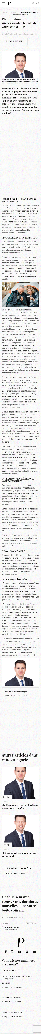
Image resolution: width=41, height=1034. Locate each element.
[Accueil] (9, 3)
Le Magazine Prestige (11, 997)
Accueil (5, 12)
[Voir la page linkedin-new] (19, 951)
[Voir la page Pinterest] (12, 951)
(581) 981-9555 (6, 983)
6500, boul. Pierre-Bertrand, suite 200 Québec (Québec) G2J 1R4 (17, 978)
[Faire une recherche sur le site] (37, 3)
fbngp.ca (8, 695)
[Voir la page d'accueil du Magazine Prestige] (20, 942)
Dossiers (13, 12)
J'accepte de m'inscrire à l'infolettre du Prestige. (11, 928)
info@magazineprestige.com (12, 987)
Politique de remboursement (12, 1017)
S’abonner (18, 1001)
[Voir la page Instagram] (27, 951)
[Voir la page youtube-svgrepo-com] (34, 951)
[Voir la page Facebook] (5, 951)
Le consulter (6, 1001)
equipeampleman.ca (22, 695)
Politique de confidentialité (12, 1012)
